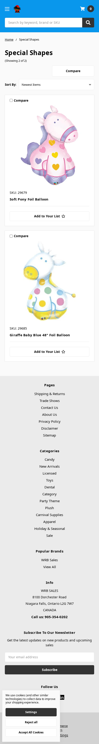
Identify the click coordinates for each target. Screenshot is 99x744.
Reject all (31, 722)
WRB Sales (49, 560)
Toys (49, 480)
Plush (49, 507)
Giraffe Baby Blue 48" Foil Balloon (40, 335)
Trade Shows (50, 400)
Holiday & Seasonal (49, 528)
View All (49, 566)
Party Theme (50, 501)
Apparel (49, 521)
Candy (50, 459)
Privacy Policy (50, 421)
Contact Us (49, 407)
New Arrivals (49, 466)
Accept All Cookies (31, 732)
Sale (49, 535)
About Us (49, 414)
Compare (73, 71)
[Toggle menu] (7, 9)
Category (49, 494)
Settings (31, 712)
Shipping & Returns (49, 393)
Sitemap (49, 435)
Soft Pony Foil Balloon (29, 199)
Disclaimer (49, 428)
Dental (49, 487)
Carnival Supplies (49, 514)
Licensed (49, 473)
